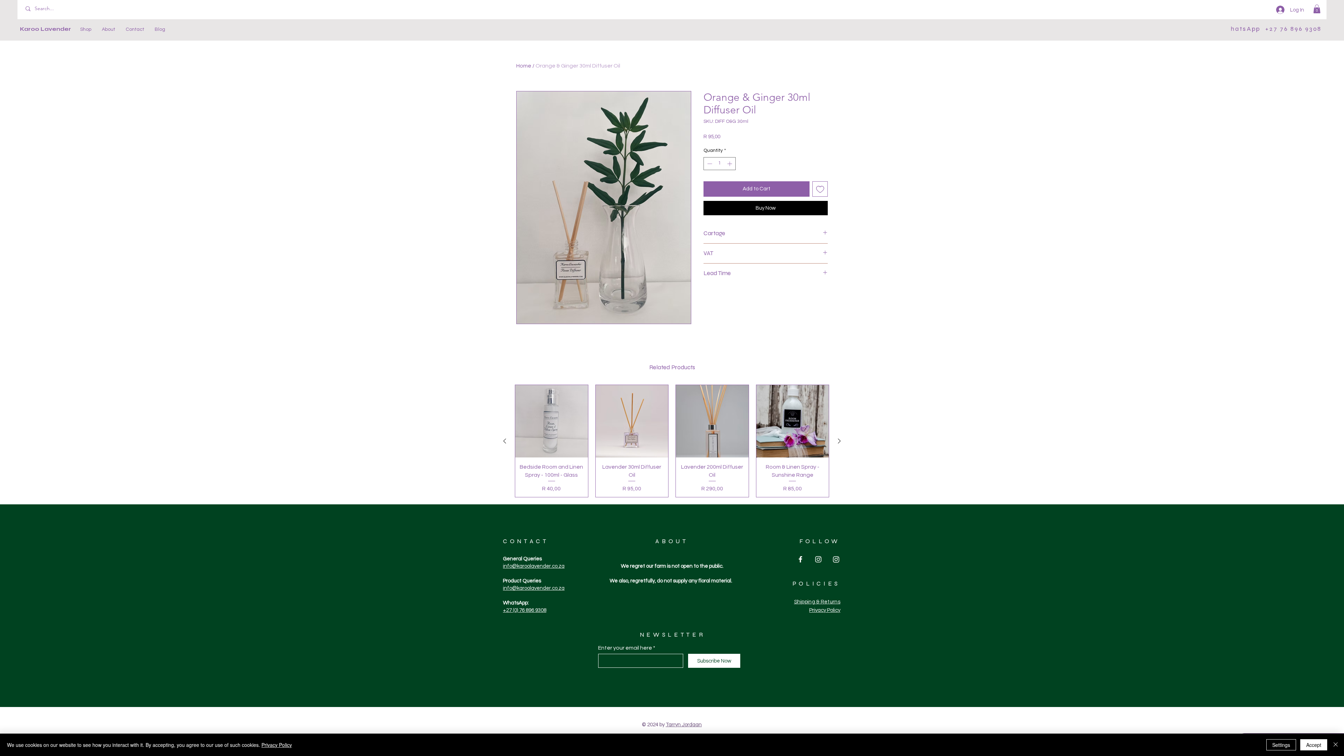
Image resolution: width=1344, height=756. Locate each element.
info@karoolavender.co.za (534, 566)
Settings (1281, 744)
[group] (672, 441)
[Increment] (730, 164)
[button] (1317, 9)
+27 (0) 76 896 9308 (524, 610)
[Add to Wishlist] (820, 189)
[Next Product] (839, 441)
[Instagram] (818, 559)
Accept (1313, 744)
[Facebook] (800, 559)
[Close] (1335, 744)
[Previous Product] (504, 441)
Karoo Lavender (45, 29)
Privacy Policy (276, 744)
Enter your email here (625, 648)
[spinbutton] (719, 164)
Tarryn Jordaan (684, 724)
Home (523, 66)
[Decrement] (709, 164)
